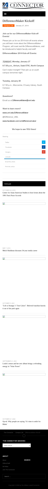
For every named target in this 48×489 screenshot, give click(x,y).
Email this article (10, 162)
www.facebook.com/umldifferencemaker (19, 120)
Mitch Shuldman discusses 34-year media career (20, 251)
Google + (8, 152)
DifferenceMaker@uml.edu (23, 100)
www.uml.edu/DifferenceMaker (15, 112)
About (4, 460)
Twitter (7, 142)
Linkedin (7, 157)
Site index (24, 435)
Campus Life (8, 25)
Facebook (8, 147)
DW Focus (24, 13)
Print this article (10, 166)
